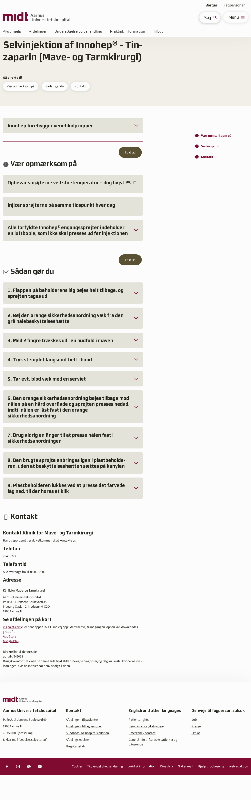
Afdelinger (38, 31)
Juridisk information (142, 766)
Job (194, 719)
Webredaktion (238, 766)
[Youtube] (40, 766)
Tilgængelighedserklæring (105, 766)
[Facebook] (7, 766)
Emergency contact (142, 733)
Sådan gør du (54, 86)
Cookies (77, 766)
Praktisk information (127, 31)
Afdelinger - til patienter (82, 719)
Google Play (11, 641)
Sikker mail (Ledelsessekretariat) (25, 739)
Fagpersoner (234, 5)
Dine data (166, 766)
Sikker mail (185, 766)
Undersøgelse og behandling (78, 31)
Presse (196, 726)
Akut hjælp (12, 31)
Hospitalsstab (75, 746)
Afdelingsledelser (77, 739)
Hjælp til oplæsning (211, 766)
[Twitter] (29, 766)
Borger (211, 5)
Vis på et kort (12, 627)
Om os (196, 733)
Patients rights (139, 719)
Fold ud (130, 152)
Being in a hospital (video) (146, 726)
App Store (9, 636)
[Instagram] (18, 766)
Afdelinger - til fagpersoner (84, 726)
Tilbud (158, 31)
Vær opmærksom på (21, 86)
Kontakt (80, 86)
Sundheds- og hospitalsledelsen (87, 733)
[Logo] (36, 17)
